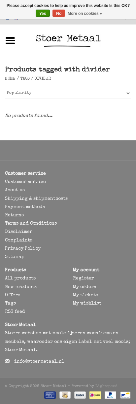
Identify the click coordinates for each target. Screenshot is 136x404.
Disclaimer (18, 232)
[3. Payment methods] (49, 395)
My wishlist (87, 303)
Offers (12, 295)
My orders (84, 287)
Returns (14, 215)
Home (10, 79)
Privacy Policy (23, 248)
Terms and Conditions (31, 223)
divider (43, 79)
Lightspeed (106, 386)
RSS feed (15, 312)
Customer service (25, 182)
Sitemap (14, 257)
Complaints (18, 240)
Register (83, 278)
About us (15, 190)
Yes (42, 13)
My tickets (85, 295)
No (58, 13)
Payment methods (25, 207)
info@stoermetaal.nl (39, 361)
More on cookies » (85, 13)
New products (21, 287)
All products (20, 278)
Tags (25, 79)
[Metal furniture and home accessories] (78, 40)
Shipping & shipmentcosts (36, 199)
